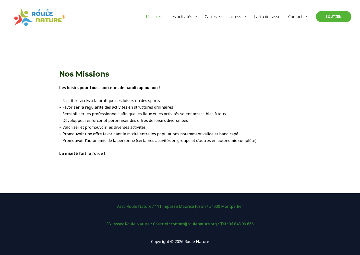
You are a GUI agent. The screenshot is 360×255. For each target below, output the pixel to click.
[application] (159, 16)
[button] (333, 16)
